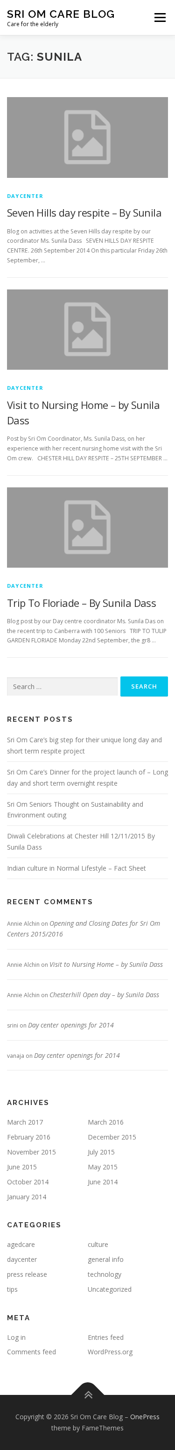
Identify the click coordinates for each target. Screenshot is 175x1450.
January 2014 (26, 1196)
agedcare (21, 1244)
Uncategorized (110, 1289)
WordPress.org (110, 1351)
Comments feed (31, 1351)
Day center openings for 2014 (71, 1025)
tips (12, 1289)
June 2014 (103, 1181)
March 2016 (106, 1122)
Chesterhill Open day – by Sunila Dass (104, 994)
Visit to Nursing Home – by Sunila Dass (106, 964)
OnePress (145, 1416)
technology (104, 1274)
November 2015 (31, 1151)
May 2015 (103, 1166)
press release (27, 1274)
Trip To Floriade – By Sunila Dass (81, 603)
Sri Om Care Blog (61, 13)
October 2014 (28, 1181)
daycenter (25, 195)
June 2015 (22, 1166)
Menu (159, 17)
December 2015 (112, 1137)
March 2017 (25, 1122)
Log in (16, 1337)
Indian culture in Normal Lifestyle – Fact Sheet (76, 868)
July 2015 (101, 1151)
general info (106, 1259)
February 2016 (28, 1137)
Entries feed (106, 1337)
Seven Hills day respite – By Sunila (84, 212)
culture (98, 1244)
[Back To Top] (87, 1395)
